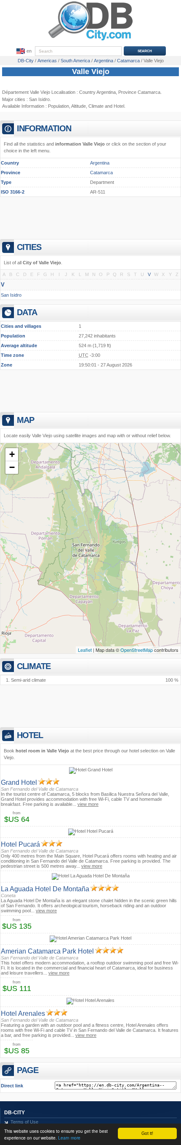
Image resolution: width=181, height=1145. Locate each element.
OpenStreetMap (136, 649)
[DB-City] (90, 40)
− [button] (12, 467)
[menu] (23, 51)
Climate (96, 106)
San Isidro (39, 99)
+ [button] (12, 454)
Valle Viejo (90, 71)
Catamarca (101, 172)
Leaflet (85, 649)
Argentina (99, 162)
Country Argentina (97, 92)
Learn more (69, 1137)
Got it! (147, 1133)
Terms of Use (24, 1121)
